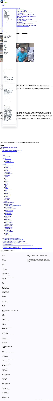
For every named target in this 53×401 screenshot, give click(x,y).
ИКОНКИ (6, 233)
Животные (6, 167)
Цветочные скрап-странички (9, 211)
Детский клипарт (4, 301)
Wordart (6, 180)
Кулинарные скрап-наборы (5, 320)
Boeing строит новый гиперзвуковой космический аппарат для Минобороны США (11, 146)
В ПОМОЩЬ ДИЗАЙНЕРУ (8, 35)
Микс (2, 4)
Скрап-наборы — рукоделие (9, 226)
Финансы (6, 196)
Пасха (6, 190)
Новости (3, 5)
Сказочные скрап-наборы (7, 113)
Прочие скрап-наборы (5, 356)
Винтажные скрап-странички (9, 203)
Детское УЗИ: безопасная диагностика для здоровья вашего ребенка (12, 240)
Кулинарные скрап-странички (8, 84)
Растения (3, 360)
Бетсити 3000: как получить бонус (8, 244)
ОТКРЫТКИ (7, 232)
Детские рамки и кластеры (9, 204)
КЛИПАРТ (5, 42)
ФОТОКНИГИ (6, 120)
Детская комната (7, 175)
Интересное (6, 234)
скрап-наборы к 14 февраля (9, 224)
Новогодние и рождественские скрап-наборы (8, 334)
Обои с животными (4, 342)
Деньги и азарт (7, 166)
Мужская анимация (4, 332)
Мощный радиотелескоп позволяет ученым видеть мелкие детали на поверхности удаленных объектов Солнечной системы (19, 21)
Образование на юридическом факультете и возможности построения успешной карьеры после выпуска (18, 245)
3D (5, 178)
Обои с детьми (7, 199)
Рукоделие (6, 193)
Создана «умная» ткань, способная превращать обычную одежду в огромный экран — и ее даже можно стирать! (18, 14)
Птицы (6, 191)
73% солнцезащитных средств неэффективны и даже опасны (8, 147)
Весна (6, 182)
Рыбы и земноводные (5, 370)
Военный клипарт (7, 183)
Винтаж (3, 283)
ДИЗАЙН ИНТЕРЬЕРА (5, 302)
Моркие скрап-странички (8, 207)
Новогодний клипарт (8, 189)
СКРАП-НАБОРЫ (4, 379)
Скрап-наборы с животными (9, 227)
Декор (6, 185)
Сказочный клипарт (4, 378)
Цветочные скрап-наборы (8, 228)
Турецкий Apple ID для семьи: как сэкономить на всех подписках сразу (12, 150)
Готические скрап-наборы (5, 292)
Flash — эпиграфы (7, 156)
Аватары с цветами (7, 160)
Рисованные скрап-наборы (5, 361)
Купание (6, 218)
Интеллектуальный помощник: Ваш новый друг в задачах (11, 242)
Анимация (4, 164)
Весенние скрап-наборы (8, 212)
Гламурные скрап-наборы (8, 214)
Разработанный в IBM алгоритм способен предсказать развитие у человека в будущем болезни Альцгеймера (17, 23)
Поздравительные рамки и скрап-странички (8, 352)
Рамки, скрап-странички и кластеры (8, 202)
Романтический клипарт (8, 192)
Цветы (6, 201)
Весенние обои (4, 278)
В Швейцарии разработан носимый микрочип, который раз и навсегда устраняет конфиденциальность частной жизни (19, 16)
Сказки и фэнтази (7, 172)
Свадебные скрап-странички (9, 210)
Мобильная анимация (5, 328)
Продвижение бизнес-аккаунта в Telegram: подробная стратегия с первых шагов (13, 152)
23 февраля (6, 177)
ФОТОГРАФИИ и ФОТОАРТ (9, 231)
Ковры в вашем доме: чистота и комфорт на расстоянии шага (10, 149)
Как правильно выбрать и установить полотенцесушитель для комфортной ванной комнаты (16, 243)
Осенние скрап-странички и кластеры (10, 208)
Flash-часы (6, 157)
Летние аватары (4, 324)
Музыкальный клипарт (5, 333)
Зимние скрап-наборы (8, 216)
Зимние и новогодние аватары (9, 162)
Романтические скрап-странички (9, 209)
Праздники (6, 170)
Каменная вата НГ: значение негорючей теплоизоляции (9, 151)
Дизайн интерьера (5, 174)
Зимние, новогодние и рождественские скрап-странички (13, 205)
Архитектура (7, 181)
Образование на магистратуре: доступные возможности (11, 247)
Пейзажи (6, 169)
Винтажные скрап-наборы (8, 213)
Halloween (3, 264)
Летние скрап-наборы (8, 219)
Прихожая (6, 176)
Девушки (6, 184)
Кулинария (6, 188)
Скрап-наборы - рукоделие (5, 380)
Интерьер (6, 187)
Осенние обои (7, 200)
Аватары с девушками (8, 159)
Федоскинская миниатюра (8, 173)
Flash (4, 155)
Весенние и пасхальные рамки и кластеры (8, 277)
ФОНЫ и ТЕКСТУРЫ (8, 230)
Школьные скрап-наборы (5, 397)
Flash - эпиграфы (4, 260)
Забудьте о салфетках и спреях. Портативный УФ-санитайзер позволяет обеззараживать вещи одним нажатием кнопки (19, 25)
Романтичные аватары (8, 163)
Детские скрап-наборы (8, 215)
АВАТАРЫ (5, 14)
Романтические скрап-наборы (8, 110)
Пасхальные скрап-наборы (9, 222)
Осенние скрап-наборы (8, 221)
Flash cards (3, 261)
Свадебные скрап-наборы (8, 225)
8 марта (6, 179)
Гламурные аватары (8, 161)
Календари (6, 217)
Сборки (5, 31)
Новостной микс (4, 338)
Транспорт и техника (8, 195)
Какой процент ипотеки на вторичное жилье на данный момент (12, 246)
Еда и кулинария (7, 198)
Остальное (4, 229)
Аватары (4, 158)
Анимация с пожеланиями (8, 165)
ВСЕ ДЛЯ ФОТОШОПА (8, 235)
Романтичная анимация (5, 366)
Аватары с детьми (4, 269)
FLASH (3, 259)
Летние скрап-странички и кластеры (10, 206)
